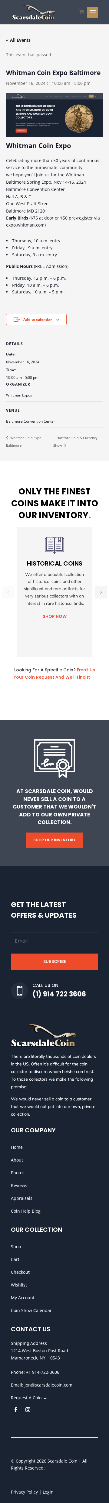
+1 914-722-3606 (42, 1372)
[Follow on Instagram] (28, 1410)
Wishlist (19, 1285)
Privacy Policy (24, 1492)
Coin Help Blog (26, 1211)
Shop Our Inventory (54, 840)
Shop (16, 1246)
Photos (18, 1173)
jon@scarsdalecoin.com (48, 1385)
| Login (46, 1492)
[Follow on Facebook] (16, 1410)
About (17, 1160)
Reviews (19, 1185)
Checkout (20, 1272)
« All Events (18, 40)
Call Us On (45, 985)
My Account (23, 1297)
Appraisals (21, 1198)
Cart (15, 1259)
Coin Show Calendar (31, 1310)
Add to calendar (37, 319)
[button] (101, 592)
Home (17, 1147)
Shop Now (55, 616)
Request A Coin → (29, 1398)
